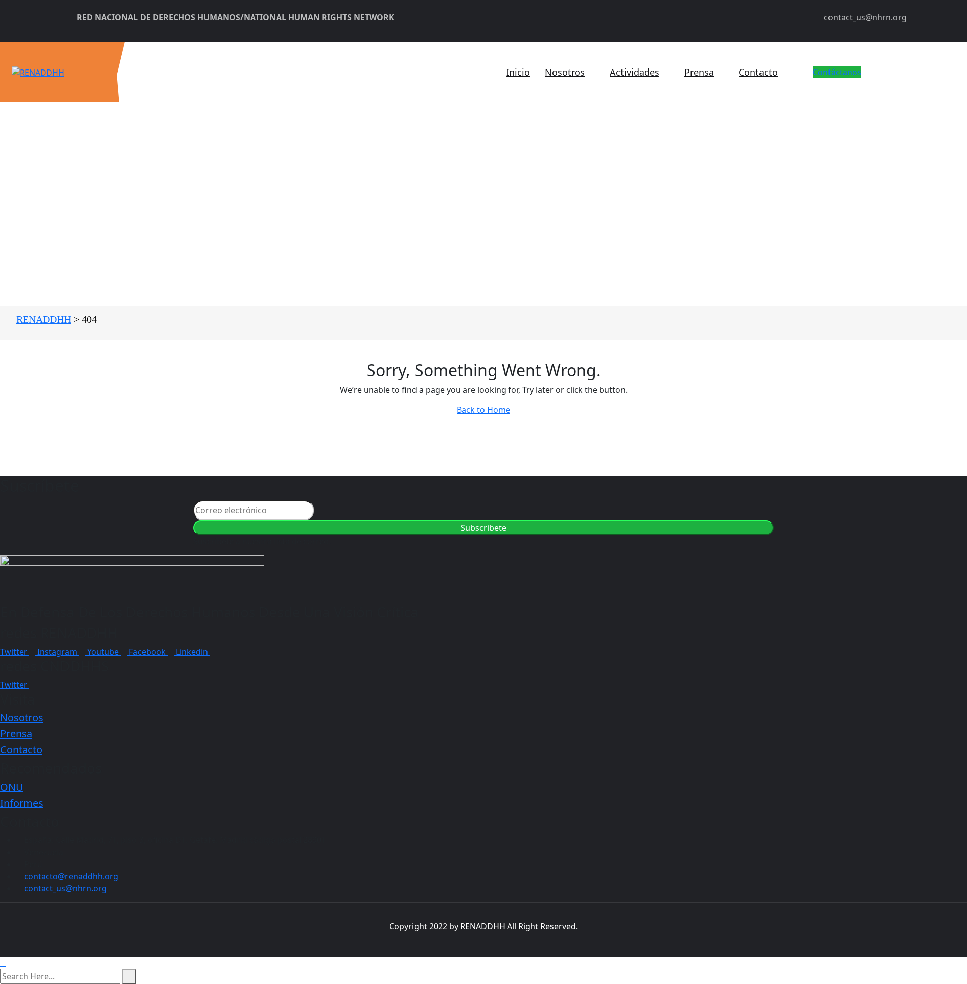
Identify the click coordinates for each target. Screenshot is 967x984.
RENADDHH (482, 926)
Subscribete (483, 527)
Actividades (634, 72)
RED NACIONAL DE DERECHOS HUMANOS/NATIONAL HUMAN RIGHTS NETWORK (235, 17)
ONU (11, 787)
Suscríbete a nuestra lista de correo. (262, 541)
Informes (21, 803)
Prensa (699, 72)
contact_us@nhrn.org (865, 17)
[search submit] (129, 976)
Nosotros (565, 72)
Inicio (518, 72)
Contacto (758, 72)
